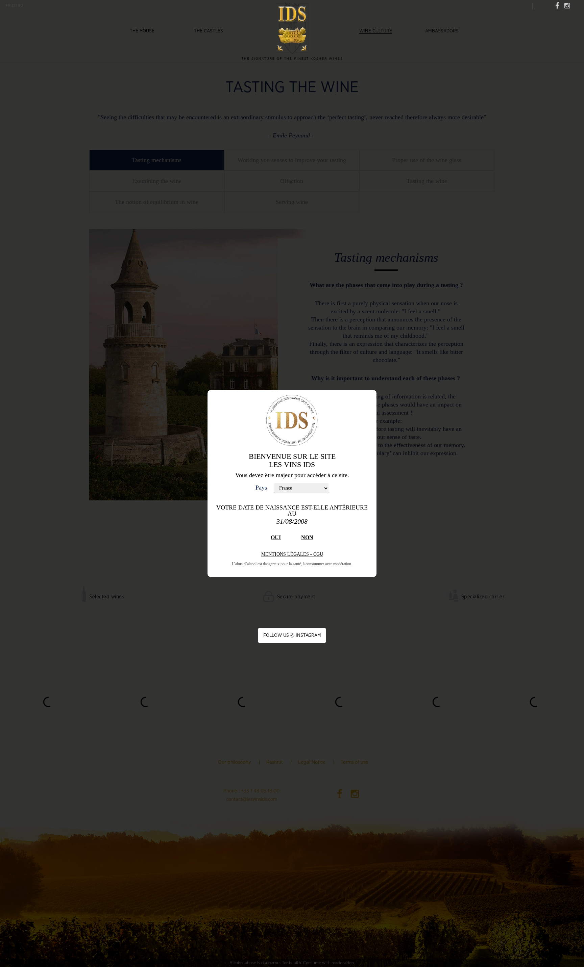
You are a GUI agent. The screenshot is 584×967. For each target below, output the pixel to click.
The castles (208, 31)
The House (142, 31)
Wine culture (375, 31)
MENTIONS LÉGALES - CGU (292, 554)
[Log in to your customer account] (525, 5)
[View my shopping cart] (540, 5)
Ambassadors (442, 31)
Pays (261, 488)
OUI (276, 537)
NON (307, 537)
